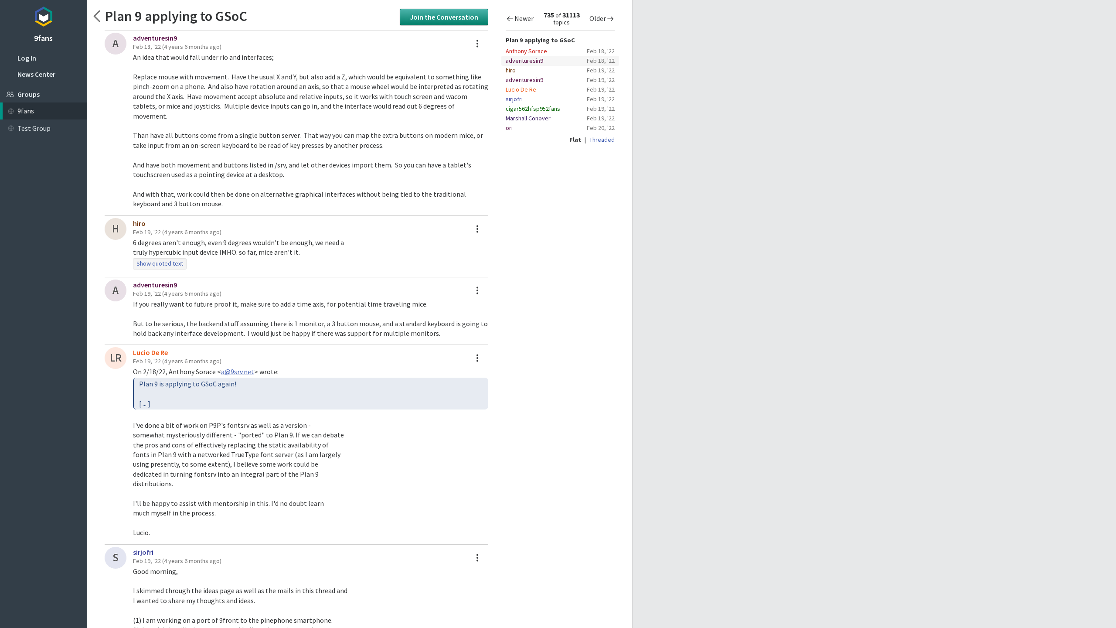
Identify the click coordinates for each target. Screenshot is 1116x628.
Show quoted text (159, 263)
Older (597, 18)
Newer (524, 18)
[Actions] (477, 44)
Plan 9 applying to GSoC (176, 16)
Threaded (602, 139)
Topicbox (43, 15)
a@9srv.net (237, 371)
